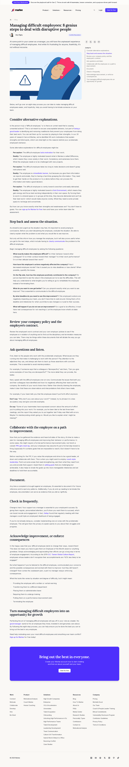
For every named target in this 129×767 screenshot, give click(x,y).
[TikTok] (118, 758)
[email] (98, 41)
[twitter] (90, 41)
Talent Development (50, 725)
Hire (11, 712)
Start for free (111, 10)
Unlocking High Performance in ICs (55, 718)
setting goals (49, 465)
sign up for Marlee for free (32, 209)
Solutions (56, 10)
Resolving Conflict (50, 741)
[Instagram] (109, 758)
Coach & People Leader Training (104, 708)
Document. (90, 69)
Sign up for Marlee (17, 637)
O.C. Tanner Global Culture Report (61, 554)
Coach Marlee (28, 702)
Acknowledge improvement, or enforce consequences (100, 75)
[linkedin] (94, 41)
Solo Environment (59, 190)
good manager (15, 624)
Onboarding (48, 715)
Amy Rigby (19, 35)
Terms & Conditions (99, 725)
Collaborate (14, 705)
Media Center (77, 712)
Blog (16, 20)
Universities (47, 708)
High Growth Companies (52, 699)
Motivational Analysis (31, 699)
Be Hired (13, 715)
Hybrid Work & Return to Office (54, 738)
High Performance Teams (52, 721)
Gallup (46, 513)
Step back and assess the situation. (99, 53)
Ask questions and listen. (95, 61)
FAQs (74, 708)
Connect (13, 699)
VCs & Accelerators (50, 705)
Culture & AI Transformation (53, 734)
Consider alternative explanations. (98, 50)
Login (100, 10)
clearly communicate (57, 241)
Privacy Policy (97, 721)
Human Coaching (29, 705)
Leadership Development (52, 728)
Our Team (96, 705)
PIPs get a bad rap (23, 446)
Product (45, 10)
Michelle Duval (98, 702)
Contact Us (76, 725)
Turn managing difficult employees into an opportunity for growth (101, 80)
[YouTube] (96, 758)
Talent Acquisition (49, 712)
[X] (105, 758)
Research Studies (79, 715)
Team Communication (51, 731)
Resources (67, 10)
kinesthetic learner (41, 173)
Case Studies (48, 744)
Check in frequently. (93, 72)
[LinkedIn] (91, 758)
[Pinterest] (114, 758)
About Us (76, 705)
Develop (13, 708)
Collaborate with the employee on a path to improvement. (101, 65)
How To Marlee (78, 702)
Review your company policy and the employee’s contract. (99, 57)
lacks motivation (46, 153)
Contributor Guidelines (100, 718)
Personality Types (79, 718)
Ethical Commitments (99, 712)
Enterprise (47, 702)
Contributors (77, 721)
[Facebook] (100, 758)
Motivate (13, 702)
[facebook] (86, 41)
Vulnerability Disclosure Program (104, 715)
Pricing (78, 10)
